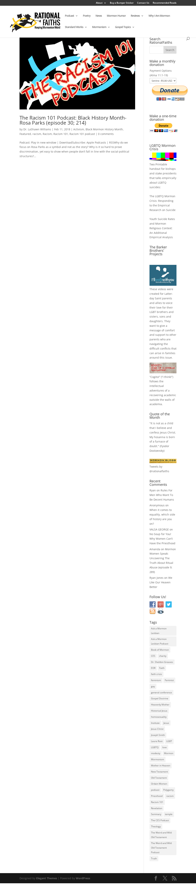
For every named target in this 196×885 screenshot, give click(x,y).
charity (162, 656)
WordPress (83, 878)
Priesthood (157, 796)
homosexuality (159, 716)
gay (153, 686)
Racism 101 (60, 134)
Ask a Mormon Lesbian (159, 631)
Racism (47, 134)
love (164, 747)
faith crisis (156, 674)
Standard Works (74, 27)
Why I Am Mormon (159, 15)
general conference (161, 692)
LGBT (152, 312)
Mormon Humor (116, 15)
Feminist (169, 680)
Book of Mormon (160, 649)
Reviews (135, 15)
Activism (78, 129)
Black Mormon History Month (104, 129)
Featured (25, 134)
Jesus (166, 723)
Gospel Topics (123, 27)
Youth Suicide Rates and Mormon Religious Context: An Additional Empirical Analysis (162, 228)
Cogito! (154, 377)
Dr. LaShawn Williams (37, 129)
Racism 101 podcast (82, 134)
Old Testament (159, 777)
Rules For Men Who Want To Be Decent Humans (161, 494)
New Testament (159, 771)
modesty (155, 753)
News (99, 15)
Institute (155, 723)
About (99, 3)
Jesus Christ (157, 729)
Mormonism (99, 27)
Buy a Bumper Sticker (122, 3)
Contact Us (143, 3)
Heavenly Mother (160, 704)
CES (153, 656)
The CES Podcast (160, 820)
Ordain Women (159, 783)
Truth (154, 858)
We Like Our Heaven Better (160, 582)
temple (168, 814)
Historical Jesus (159, 710)
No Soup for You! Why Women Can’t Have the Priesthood (162, 538)
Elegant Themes (46, 878)
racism (37, 134)
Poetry (87, 15)
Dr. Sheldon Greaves (162, 662)
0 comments (106, 134)
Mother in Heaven (160, 765)
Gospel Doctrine (159, 698)
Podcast (69, 15)
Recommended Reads (164, 3)
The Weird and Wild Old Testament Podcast (161, 847)
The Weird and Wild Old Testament (161, 835)
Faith (161, 668)
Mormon (168, 753)
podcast (155, 789)
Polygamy (168, 789)
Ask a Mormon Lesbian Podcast (159, 641)
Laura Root (157, 741)
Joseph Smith (158, 735)
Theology (156, 826)
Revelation (156, 808)
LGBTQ (154, 747)
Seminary (156, 814)
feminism (156, 680)
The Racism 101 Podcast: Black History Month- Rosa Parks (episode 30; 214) (73, 120)
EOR (153, 668)
